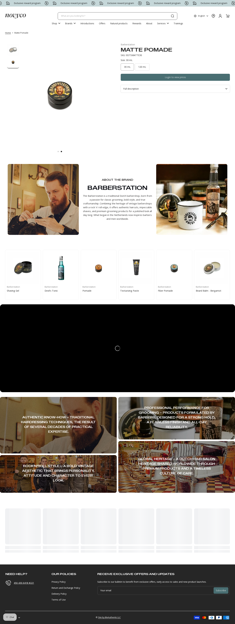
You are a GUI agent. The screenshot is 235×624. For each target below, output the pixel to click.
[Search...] (172, 16)
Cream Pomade (90, 290)
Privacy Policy (58, 581)
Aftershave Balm (166, 290)
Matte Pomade (53, 290)
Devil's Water (127, 290)
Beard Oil (201, 290)
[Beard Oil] (212, 268)
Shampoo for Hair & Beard (21, 290)
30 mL (127, 66)
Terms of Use (58, 599)
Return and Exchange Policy (65, 587)
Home (8, 32)
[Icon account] (220, 16)
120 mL (142, 66)
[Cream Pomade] (98, 268)
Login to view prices (175, 77)
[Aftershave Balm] (174, 268)
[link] (70, 23)
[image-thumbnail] (13, 50)
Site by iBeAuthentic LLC (109, 617)
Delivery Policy (59, 593)
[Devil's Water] (136, 268)
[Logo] (15, 16)
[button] (201, 16)
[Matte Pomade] (61, 268)
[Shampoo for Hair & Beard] (23, 268)
